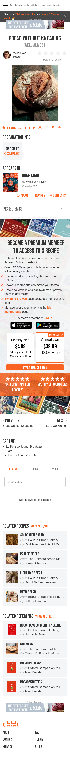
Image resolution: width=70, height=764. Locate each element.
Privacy (7, 746)
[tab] (13, 469)
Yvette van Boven (19, 55)
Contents (59, 195)
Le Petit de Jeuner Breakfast (24, 446)
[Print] (40, 128)
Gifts (38, 746)
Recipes (40, 195)
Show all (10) (39, 526)
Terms (39, 739)
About (25, 195)
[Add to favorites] (46, 128)
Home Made (31, 176)
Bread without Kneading (23, 455)
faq (37, 732)
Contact (8, 739)
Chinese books (25, 14)
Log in (48, 318)
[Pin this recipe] (53, 128)
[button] (11, 5)
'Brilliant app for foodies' (17, 387)
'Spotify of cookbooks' (52, 384)
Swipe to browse (15, 299)
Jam (9, 451)
